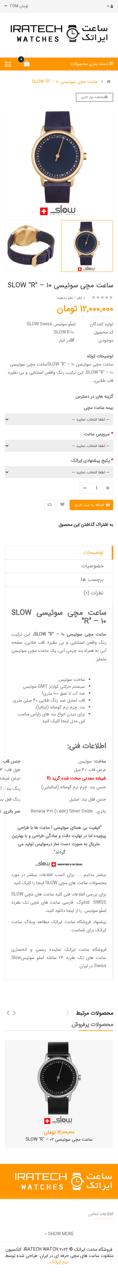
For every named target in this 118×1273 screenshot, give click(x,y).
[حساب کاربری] (108, 6)
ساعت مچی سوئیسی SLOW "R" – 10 (65, 82)
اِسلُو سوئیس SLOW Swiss (51, 324)
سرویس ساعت (97, 434)
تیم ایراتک (59, 1262)
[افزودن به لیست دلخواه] (62, 505)
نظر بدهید (65, 298)
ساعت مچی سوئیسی (30, 650)
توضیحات (93, 552)
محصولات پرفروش (92, 1024)
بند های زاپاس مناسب (36, 714)
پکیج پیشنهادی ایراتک (90, 460)
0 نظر (81, 298)
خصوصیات (92, 566)
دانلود (60, 910)
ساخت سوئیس (72, 679)
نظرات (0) (94, 593)
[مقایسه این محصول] (49, 505)
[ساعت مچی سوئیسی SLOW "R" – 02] (59, 1082)
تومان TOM (17, 6)
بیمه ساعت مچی (98, 407)
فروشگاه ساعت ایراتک (85, 949)
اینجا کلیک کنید (55, 721)
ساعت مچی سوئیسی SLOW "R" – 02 (59, 1139)
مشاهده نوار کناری (93, 97)
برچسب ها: (92, 579)
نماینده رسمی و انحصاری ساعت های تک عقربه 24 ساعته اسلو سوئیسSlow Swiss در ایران (58, 957)
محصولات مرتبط (94, 1013)
